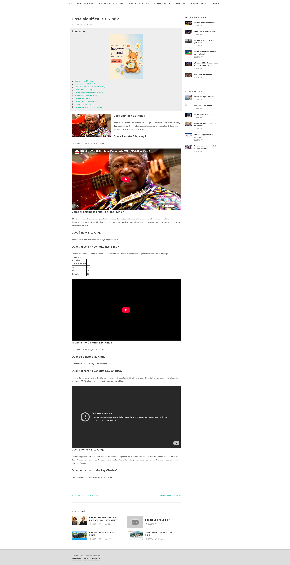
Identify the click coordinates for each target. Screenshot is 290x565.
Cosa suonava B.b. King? (84, 104)
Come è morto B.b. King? (85, 84)
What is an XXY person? (203, 74)
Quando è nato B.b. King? (85, 99)
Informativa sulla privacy (91, 559)
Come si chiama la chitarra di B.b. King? (90, 87)
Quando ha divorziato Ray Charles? (89, 107)
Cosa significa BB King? (84, 81)
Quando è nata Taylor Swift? (205, 22)
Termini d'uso (76, 559)
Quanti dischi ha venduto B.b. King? (89, 93)
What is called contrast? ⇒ (170, 495)
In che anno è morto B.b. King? (87, 96)
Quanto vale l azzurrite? (203, 114)
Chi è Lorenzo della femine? (205, 31)
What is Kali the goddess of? (205, 105)
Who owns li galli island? (204, 96)
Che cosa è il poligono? (157, 520)
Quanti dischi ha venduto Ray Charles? (90, 101)
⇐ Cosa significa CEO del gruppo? (85, 495)
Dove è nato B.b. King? (84, 90)
